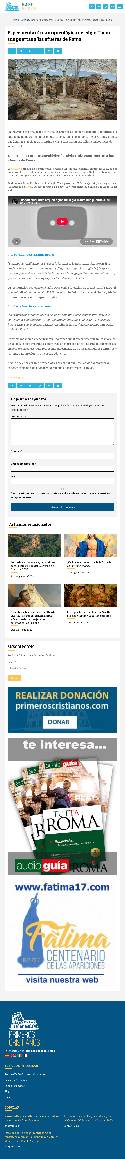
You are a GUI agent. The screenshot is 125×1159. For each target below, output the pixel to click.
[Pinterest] (49, 51)
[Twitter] (21, 51)
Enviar (14, 677)
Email (11, 661)
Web (13, 476)
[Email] (58, 51)
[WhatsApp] (39, 51)
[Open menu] (120, 7)
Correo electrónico (23, 463)
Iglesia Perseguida (15, 1085)
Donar (8, 1097)
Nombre (16, 451)
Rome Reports (17, 377)
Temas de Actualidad (17, 1079)
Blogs (8, 1091)
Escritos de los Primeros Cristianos (25, 1074)
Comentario (19, 416)
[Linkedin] (30, 51)
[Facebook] (12, 51)
